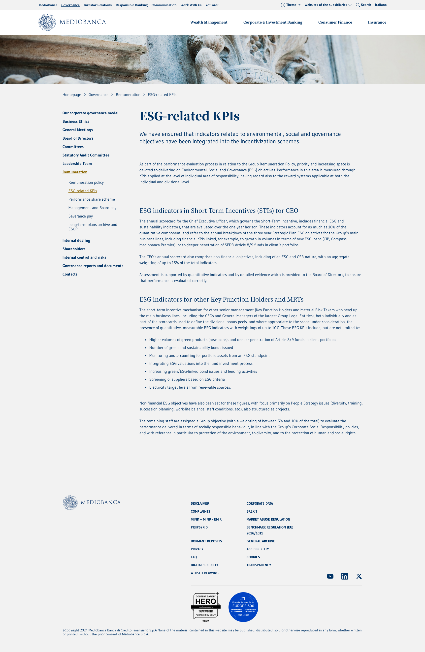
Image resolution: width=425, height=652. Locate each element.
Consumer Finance (335, 22)
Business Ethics (76, 121)
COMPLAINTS (200, 511)
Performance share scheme (91, 199)
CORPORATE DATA (260, 503)
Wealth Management (209, 22)
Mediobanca (47, 5)
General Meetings (78, 129)
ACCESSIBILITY (258, 549)
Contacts (70, 274)
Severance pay (80, 216)
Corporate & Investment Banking (272, 22)
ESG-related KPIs (82, 190)
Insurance (377, 22)
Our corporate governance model (91, 112)
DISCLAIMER (200, 503)
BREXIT (252, 511)
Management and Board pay (92, 207)
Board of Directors (78, 138)
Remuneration (75, 171)
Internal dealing (76, 240)
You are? (212, 5)
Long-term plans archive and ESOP (92, 226)
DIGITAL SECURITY (204, 565)
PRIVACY (197, 549)
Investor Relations (98, 5)
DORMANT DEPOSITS (206, 541)
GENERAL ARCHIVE (261, 541)
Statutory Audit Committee (86, 155)
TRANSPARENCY (259, 565)
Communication (164, 5)
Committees (73, 146)
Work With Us (190, 5)
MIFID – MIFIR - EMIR (206, 519)
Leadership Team (77, 163)
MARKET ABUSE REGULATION (268, 519)
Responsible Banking (132, 5)
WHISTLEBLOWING (205, 573)
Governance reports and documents (93, 265)
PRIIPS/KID (199, 527)
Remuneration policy (86, 182)
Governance (70, 5)
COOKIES (253, 557)
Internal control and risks (84, 257)
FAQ (194, 557)
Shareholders (74, 248)
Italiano (381, 4)
